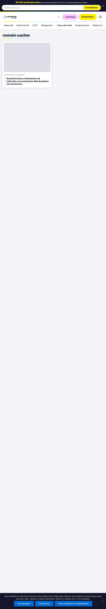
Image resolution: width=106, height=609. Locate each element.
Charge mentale (82, 25)
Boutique (70, 17)
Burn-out (9, 25)
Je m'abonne (91, 7)
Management (47, 25)
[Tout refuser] (102, 601)
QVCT (35, 25)
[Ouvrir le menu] (100, 17)
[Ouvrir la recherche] (58, 17)
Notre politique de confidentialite (73, 603)
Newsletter (88, 17)
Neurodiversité (65, 25)
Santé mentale (22, 25)
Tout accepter (24, 603)
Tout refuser (44, 603)
